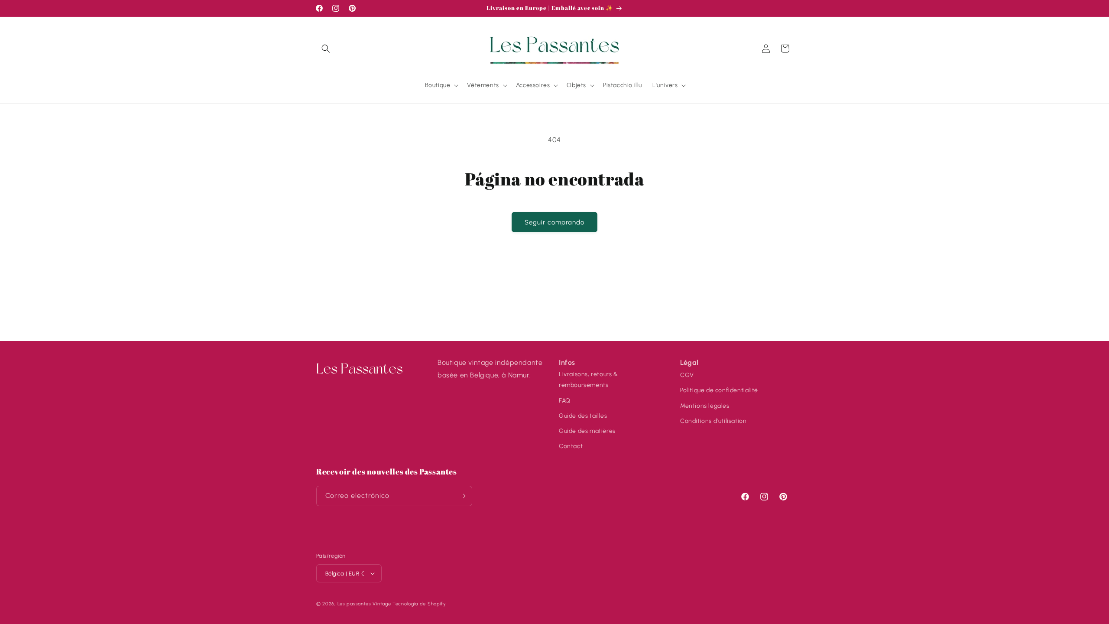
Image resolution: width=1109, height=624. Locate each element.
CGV (687, 375)
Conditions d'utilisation (713, 421)
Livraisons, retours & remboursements (588, 379)
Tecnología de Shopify (419, 604)
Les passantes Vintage (364, 604)
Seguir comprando (554, 222)
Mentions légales (705, 406)
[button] (325, 48)
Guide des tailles (583, 415)
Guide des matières (587, 431)
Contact (571, 446)
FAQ (565, 400)
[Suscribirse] (462, 496)
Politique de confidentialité (719, 390)
